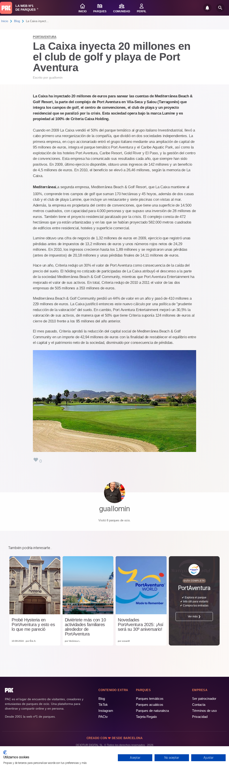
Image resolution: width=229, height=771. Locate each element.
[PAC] (6, 8)
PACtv (103, 717)
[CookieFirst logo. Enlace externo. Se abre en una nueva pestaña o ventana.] (5, 752)
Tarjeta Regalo (146, 717)
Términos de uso (204, 710)
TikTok (103, 704)
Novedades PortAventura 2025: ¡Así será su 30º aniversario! (140, 625)
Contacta (198, 704)
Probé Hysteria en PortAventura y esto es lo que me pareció (33, 625)
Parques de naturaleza (152, 710)
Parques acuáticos (149, 704)
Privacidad (200, 717)
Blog (17, 21)
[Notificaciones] (207, 8)
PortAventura (44, 37)
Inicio (4, 21)
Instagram (105, 710)
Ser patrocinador (204, 698)
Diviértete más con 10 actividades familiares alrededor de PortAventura (85, 627)
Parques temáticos (149, 698)
